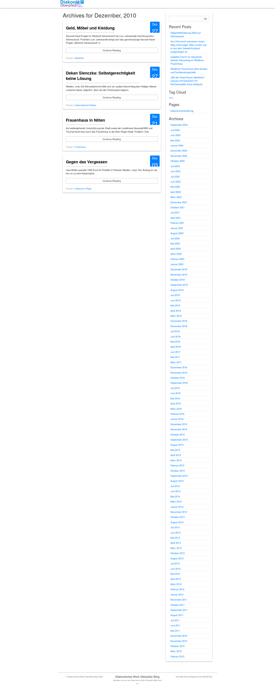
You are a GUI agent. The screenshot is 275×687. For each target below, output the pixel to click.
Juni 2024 (175, 135)
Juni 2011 (175, 625)
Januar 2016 (176, 419)
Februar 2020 (177, 259)
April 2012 (175, 579)
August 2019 (176, 290)
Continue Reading (112, 50)
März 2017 (176, 362)
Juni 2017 (175, 352)
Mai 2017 (175, 357)
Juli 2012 (175, 563)
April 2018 (175, 346)
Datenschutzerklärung (181, 110)
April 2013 (175, 542)
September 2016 (179, 382)
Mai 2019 (175, 305)
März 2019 (176, 315)
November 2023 (178, 155)
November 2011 (178, 599)
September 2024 (179, 124)
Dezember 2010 (178, 635)
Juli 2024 (175, 130)
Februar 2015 (177, 465)
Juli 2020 (175, 238)
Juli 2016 (175, 388)
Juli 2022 (175, 176)
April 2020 (175, 248)
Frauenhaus (80, 146)
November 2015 (178, 429)
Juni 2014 (175, 491)
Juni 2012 (175, 568)
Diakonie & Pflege (83, 188)
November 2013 (178, 511)
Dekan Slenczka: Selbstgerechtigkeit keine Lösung (100, 75)
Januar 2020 (176, 264)
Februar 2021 (177, 222)
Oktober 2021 (177, 207)
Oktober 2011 (177, 604)
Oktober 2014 (177, 470)
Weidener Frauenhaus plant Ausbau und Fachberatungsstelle (188, 70)
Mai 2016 (175, 398)
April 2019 (175, 310)
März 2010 (176, 651)
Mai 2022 (175, 186)
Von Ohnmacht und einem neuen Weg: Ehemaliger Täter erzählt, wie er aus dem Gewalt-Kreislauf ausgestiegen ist (188, 46)
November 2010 (178, 641)
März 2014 (176, 501)
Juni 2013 (175, 532)
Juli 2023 (175, 166)
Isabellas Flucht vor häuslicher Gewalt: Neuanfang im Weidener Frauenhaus (187, 60)
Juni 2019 (175, 300)
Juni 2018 (175, 336)
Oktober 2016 (177, 377)
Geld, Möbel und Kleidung (90, 28)
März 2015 (176, 460)
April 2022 (175, 192)
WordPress (207, 676)
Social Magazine (191, 676)
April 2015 (175, 455)
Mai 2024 (175, 140)
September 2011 (179, 610)
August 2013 (176, 522)
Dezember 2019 (178, 269)
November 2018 (178, 326)
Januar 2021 (176, 228)
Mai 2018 (175, 341)
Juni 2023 (175, 171)
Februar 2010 (177, 656)
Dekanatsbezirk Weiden (85, 105)
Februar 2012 (177, 589)
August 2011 (176, 615)
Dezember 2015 (178, 424)
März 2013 (176, 548)
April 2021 (175, 217)
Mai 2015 (175, 450)
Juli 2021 (175, 212)
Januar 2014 (176, 506)
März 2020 (176, 253)
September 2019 (179, 284)
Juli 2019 (175, 295)
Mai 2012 (175, 573)
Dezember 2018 (178, 320)
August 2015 (176, 444)
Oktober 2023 (177, 161)
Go (205, 18)
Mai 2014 (175, 496)
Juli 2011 (175, 620)
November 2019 (178, 274)
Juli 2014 (175, 486)
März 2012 (176, 584)
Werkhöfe (79, 58)
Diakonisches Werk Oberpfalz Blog (137, 677)
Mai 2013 (175, 537)
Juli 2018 (175, 331)
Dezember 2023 (178, 150)
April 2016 (175, 403)
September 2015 (179, 439)
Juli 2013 (175, 527)
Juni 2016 (175, 393)
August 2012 (176, 558)
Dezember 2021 (178, 202)
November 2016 (178, 372)
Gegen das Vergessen (86, 162)
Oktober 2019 (177, 279)
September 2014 (179, 475)
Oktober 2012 (177, 553)
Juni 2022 (175, 181)
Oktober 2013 (177, 517)
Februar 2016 (177, 413)
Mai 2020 (175, 243)
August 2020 (176, 233)
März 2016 (176, 408)
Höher (171, 98)
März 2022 (176, 197)
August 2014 (176, 480)
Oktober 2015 (177, 434)
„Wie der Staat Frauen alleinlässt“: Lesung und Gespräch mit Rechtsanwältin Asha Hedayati (187, 81)
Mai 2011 (175, 630)
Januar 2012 (176, 594)
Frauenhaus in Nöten (85, 120)
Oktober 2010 (177, 646)
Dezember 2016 (178, 367)
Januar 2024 (176, 145)
